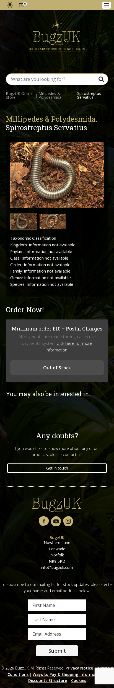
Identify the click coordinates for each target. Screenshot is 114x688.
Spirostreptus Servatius (89, 95)
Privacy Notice (79, 668)
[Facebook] (44, 521)
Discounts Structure (47, 680)
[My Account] (10, 5)
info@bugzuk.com (57, 567)
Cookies (78, 680)
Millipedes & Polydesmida (49, 95)
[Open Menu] (106, 5)
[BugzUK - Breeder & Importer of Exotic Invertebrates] (57, 34)
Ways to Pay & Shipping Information (68, 674)
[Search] (101, 79)
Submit (57, 650)
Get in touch (57, 468)
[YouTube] (56, 521)
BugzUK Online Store (19, 95)
